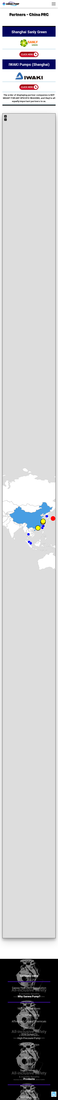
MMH (29, 1097)
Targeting (29, 1057)
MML (35, 1097)
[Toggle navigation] (53, 4)
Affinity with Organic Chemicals (29, 1021)
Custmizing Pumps (29, 1044)
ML (33, 1091)
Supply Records (29, 1070)
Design (29, 1064)
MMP (23, 1097)
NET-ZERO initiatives (29, 1008)
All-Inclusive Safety (29, 1015)
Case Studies (29, 1051)
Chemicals (29, 1027)
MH (29, 1091)
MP (25, 1091)
